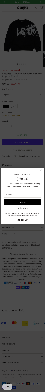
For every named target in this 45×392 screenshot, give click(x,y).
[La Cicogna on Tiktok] (26, 220)
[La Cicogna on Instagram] (22, 220)
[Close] (41, 170)
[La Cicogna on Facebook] (18, 220)
